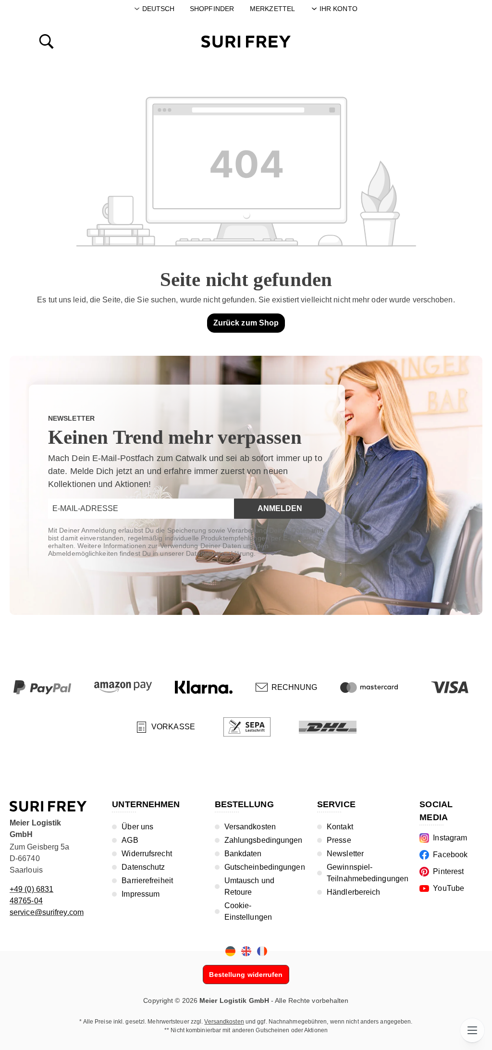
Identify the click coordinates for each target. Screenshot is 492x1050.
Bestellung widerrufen (246, 974)
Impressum (141, 894)
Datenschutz (143, 867)
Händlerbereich (353, 892)
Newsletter (345, 854)
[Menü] (472, 1030)
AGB (130, 840)
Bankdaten (243, 854)
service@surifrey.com (47, 912)
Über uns (137, 827)
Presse (339, 840)
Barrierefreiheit (147, 880)
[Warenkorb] (446, 41)
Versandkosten (250, 827)
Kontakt (340, 827)
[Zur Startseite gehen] (246, 42)
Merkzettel (272, 8)
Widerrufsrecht (147, 854)
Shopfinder (212, 8)
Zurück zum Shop (246, 323)
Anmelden (280, 508)
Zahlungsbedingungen (263, 840)
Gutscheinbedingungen (264, 867)
